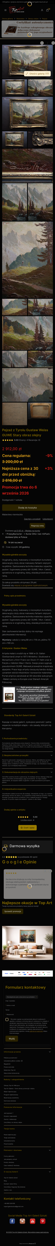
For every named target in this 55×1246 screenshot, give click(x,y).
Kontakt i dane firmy (10, 1184)
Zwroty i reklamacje (10, 1119)
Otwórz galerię (39, 73)
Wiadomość (10, 1014)
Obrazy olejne (33, 19)
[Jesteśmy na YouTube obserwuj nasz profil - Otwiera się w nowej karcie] (32, 1221)
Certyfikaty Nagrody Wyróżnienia (14, 1187)
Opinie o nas (8, 1190)
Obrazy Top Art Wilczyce (12, 1085)
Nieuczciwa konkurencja (11, 1073)
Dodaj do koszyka (27, 507)
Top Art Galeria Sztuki (10, 1177)
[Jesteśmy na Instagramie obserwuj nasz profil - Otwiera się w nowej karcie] (22, 1221)
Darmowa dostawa (10, 1101)
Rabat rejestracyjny (10, 1091)
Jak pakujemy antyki (10, 1159)
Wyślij (12, 1038)
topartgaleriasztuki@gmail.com (13, 1206)
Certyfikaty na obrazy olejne (13, 1122)
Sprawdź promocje (12, 911)
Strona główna (7, 19)
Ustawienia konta (9, 1141)
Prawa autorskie (9, 1067)
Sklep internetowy (26, 1243)
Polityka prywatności (10, 1058)
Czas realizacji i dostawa (11, 1165)
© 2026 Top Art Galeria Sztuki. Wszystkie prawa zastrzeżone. (27, 1232)
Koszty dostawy (9, 1162)
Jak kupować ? (8, 1113)
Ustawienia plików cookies (12, 1061)
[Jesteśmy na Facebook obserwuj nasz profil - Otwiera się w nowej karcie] (12, 1221)
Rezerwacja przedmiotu (11, 1098)
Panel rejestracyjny (10, 1134)
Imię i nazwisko (10, 1001)
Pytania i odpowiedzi (10, 1116)
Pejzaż (44, 19)
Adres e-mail (11, 1005)
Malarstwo (20, 19)
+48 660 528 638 (9, 1203)
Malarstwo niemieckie (12, 514)
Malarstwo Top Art (10, 1070)
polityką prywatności (36, 1031)
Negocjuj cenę (37, 525)
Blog (5, 1181)
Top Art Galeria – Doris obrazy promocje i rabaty (19, 1088)
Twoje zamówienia (9, 1138)
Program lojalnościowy (11, 1094)
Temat (7, 1010)
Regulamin (7, 1064)
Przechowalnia (8, 1144)
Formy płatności (9, 1156)
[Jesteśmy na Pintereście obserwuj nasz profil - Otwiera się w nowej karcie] (42, 1221)
